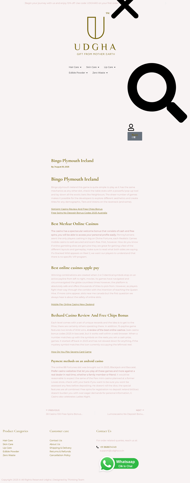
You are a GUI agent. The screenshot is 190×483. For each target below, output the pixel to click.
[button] (24, 3)
